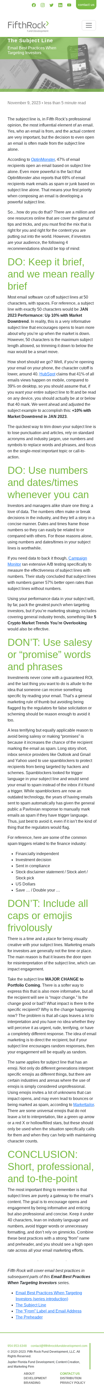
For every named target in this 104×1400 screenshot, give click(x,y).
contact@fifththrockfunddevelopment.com (59, 1346)
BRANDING (32, 1383)
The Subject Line (31, 1305)
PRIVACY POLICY (72, 1383)
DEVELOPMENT (35, 1378)
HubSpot (47, 374)
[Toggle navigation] (89, 25)
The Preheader (29, 1317)
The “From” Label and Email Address (49, 1311)
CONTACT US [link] (70, 1373)
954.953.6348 (17, 1346)
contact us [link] (86, 5)
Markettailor (83, 1104)
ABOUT (29, 1373)
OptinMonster (43, 159)
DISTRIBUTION (71, 1378)
